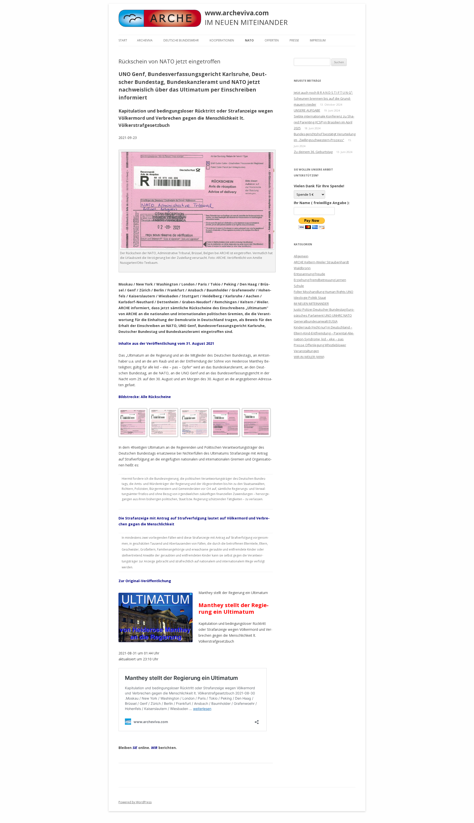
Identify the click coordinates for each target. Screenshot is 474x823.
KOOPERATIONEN (222, 40)
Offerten (272, 40)
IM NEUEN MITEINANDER (311, 303)
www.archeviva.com (237, 13)
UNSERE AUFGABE (307, 110)
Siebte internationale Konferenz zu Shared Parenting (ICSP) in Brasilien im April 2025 (324, 122)
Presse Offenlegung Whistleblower (320, 345)
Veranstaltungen (306, 351)
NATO (249, 40)
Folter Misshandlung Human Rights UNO (323, 291)
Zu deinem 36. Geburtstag (313, 152)
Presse (294, 40)
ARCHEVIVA (145, 40)
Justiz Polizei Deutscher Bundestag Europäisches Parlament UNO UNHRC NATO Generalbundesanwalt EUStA (324, 315)
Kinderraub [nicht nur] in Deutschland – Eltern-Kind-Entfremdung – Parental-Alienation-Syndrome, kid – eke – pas (324, 333)
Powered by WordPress (135, 802)
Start (122, 40)
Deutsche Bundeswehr (181, 40)
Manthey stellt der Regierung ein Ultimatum (233, 608)
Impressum (318, 40)
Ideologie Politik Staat (310, 297)
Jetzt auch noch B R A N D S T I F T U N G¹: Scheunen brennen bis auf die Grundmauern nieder (323, 98)
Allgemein (301, 256)
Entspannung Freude (309, 274)
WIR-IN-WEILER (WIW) (309, 357)
